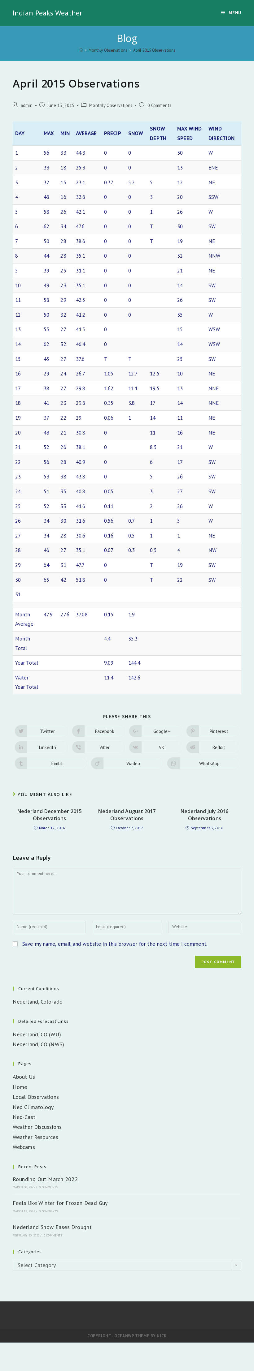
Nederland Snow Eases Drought (52, 1227)
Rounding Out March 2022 (45, 1179)
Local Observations (36, 1096)
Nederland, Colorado (38, 1001)
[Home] (81, 50)
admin (27, 105)
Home (20, 1086)
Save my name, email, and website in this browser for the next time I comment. (114, 943)
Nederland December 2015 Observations (49, 814)
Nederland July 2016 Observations (205, 814)
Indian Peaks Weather (47, 13)
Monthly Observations (110, 105)
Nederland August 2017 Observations (126, 814)
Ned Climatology (33, 1107)
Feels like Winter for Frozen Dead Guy (60, 1202)
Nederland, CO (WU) (37, 1034)
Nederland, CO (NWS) (38, 1044)
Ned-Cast (24, 1116)
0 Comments (159, 105)
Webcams (24, 1146)
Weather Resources (35, 1137)
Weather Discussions (37, 1126)
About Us (24, 1076)
